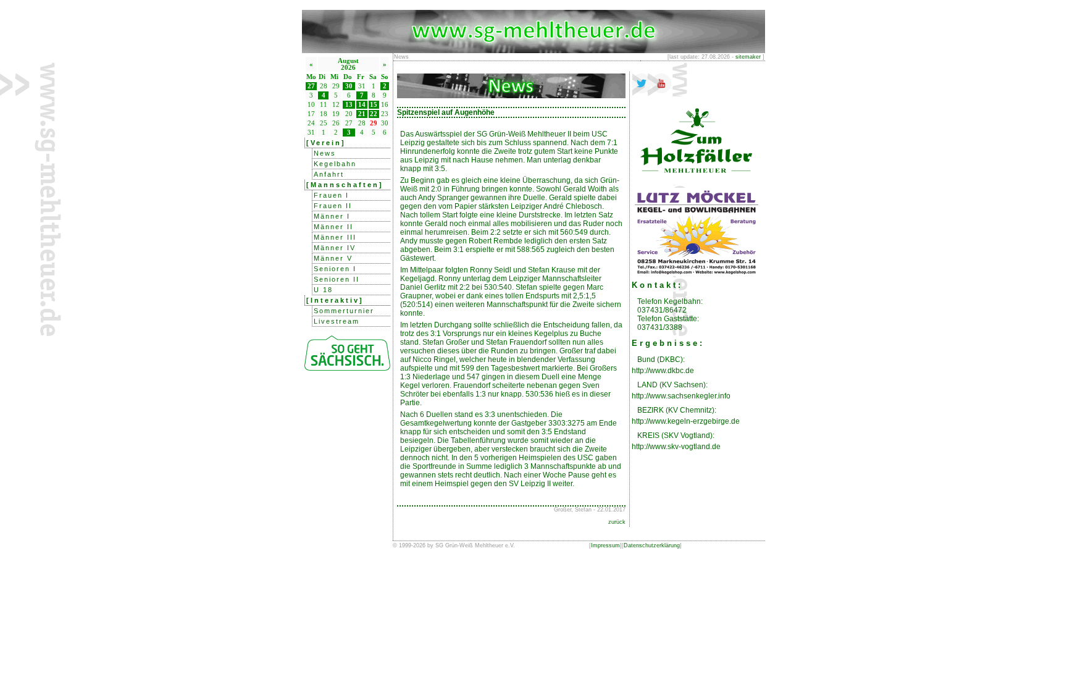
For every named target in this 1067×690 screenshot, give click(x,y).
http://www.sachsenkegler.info (681, 396)
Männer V (333, 258)
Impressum (605, 545)
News (325, 153)
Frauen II (333, 205)
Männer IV (335, 247)
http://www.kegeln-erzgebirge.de (686, 421)
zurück (617, 522)
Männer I (332, 216)
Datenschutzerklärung (652, 545)
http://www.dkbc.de (663, 370)
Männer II (333, 226)
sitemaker (748, 57)
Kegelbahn (335, 163)
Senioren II (336, 279)
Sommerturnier (344, 310)
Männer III (335, 237)
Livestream (336, 321)
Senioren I (335, 268)
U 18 (323, 289)
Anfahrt (329, 174)
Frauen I (331, 195)
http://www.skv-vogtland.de (676, 446)
